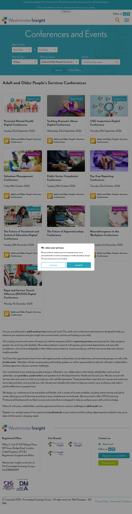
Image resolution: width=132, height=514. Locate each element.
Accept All (78, 265)
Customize (53, 265)
